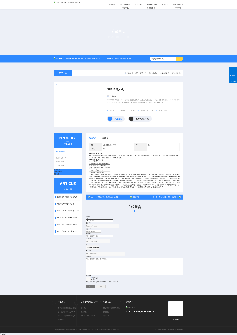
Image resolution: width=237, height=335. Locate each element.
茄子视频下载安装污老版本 (152, 6)
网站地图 (3, 334)
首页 (136, 73)
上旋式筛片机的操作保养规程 (67, 197)
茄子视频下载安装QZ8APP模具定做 (119, 58)
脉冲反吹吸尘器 (61, 158)
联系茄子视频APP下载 (178, 6)
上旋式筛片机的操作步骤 (65, 204)
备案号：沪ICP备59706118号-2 (109, 329)
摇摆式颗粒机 (60, 162)
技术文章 (165, 4)
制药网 (164, 329)
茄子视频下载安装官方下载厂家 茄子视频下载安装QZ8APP (85, 58)
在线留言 (105, 138)
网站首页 (112, 4)
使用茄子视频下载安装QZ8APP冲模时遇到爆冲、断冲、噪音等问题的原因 (68, 211)
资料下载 (106, 316)
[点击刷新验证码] (95, 278)
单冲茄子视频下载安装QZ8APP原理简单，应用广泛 (68, 231)
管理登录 (171, 329)
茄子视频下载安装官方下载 (67, 308)
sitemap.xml (179, 329)
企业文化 (84, 312)
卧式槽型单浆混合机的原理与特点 (68, 217)
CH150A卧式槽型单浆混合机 (168, 197)
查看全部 (56, 174)
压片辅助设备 (153, 73)
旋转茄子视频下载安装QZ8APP (67, 316)
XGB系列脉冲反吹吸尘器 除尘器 (107, 197)
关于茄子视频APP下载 (125, 6)
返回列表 (136, 197)
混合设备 (61, 319)
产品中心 (138, 4)
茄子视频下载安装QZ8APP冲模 (67, 312)
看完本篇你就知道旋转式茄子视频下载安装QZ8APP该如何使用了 (68, 224)
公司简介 (84, 308)
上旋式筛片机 (164, 73)
